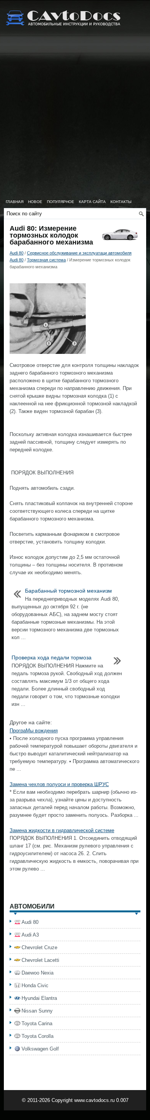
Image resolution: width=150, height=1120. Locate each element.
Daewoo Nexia (37, 973)
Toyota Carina (37, 1023)
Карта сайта (92, 202)
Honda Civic (35, 985)
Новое (35, 202)
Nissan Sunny (37, 1011)
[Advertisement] (75, 117)
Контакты (121, 202)
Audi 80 (16, 253)
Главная (14, 202)
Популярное (60, 202)
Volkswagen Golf (40, 1049)
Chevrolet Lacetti (40, 960)
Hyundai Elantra (39, 998)
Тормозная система (46, 260)
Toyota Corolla (37, 1036)
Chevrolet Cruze (39, 947)
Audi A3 (30, 935)
